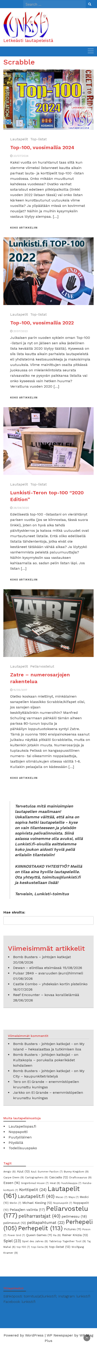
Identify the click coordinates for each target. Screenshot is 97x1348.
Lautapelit (19, 139)
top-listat (59, 1247)
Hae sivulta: (14, 912)
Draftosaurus (80, 1177)
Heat (55, 1183)
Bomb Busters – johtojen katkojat (42, 957)
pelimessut (14, 1223)
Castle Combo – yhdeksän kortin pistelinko (50, 984)
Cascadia (58, 1177)
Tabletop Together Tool (67, 1241)
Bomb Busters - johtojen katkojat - (43, 1044)
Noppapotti (18, 1132)
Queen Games (39, 1235)
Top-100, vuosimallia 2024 (42, 147)
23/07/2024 (20, 155)
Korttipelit (32, 1189)
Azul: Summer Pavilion (47, 1171)
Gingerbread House (35, 1183)
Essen (11, 1183)
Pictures (72, 1229)
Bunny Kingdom (76, 1171)
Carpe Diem (13, 1177)
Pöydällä (16, 1142)
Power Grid (16, 1235)
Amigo (9, 1171)
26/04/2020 (21, 507)
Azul (23, 1171)
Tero (17, 1082)
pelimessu (74, 1216)
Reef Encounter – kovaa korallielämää (46, 995)
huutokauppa (71, 1183)
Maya (74, 1197)
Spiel (12, 1241)
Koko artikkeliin (23, 227)
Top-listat (38, 139)
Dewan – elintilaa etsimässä (37, 968)
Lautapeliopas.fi (22, 1126)
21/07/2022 (20, 331)
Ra (57, 1235)
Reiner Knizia (75, 1235)
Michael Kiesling (37, 1203)
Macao (61, 1197)
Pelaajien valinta (27, 1209)
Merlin (15, 1203)
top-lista (39, 1247)
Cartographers (36, 1177)
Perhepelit (40, 1228)
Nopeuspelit (62, 1203)
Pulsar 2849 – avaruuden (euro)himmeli (48, 973)
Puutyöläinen (20, 1137)
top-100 (23, 1247)
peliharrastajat (39, 1216)
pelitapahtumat (46, 1222)
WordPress (34, 1335)
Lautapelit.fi (36, 1196)
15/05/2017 (20, 689)
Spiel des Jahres (35, 1241)
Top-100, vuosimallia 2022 (42, 323)
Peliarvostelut (42, 666)
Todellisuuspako (23, 1148)
